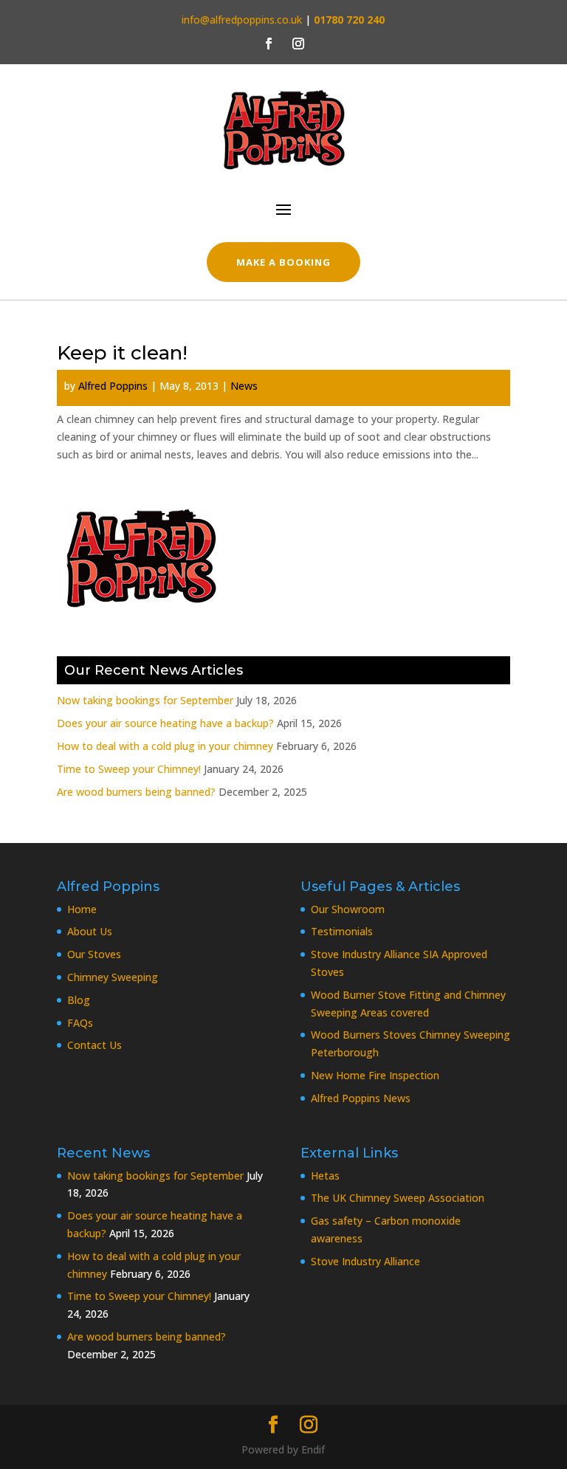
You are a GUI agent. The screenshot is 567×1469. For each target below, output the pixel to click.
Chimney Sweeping (112, 977)
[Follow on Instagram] (298, 43)
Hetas (325, 1176)
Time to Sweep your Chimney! (129, 769)
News (244, 386)
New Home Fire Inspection (375, 1075)
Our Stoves (94, 954)
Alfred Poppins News (360, 1098)
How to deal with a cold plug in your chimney (165, 746)
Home (82, 909)
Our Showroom (348, 909)
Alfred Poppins (113, 386)
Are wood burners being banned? (136, 792)
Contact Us (94, 1045)
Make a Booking (283, 262)
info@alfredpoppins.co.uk (242, 20)
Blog (78, 1000)
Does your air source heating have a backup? (165, 723)
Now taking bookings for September (145, 700)
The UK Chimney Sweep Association (397, 1198)
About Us (89, 931)
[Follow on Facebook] (269, 43)
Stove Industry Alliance (365, 1261)
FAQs (80, 1023)
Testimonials (342, 931)
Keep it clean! (122, 353)
